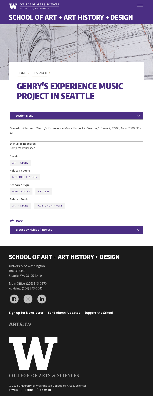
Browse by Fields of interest (34, 229)
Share (18, 221)
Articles (43, 191)
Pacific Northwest (49, 205)
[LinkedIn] (42, 299)
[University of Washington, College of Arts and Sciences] (34, 6)
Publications (21, 191)
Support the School (99, 313)
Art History (20, 162)
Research (39, 73)
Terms (29, 390)
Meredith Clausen (24, 177)
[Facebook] (14, 299)
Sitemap (45, 390)
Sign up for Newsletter (26, 313)
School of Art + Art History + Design (71, 17)
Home (22, 73)
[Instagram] (28, 299)
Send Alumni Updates (64, 313)
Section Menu (24, 115)
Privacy (13, 390)
